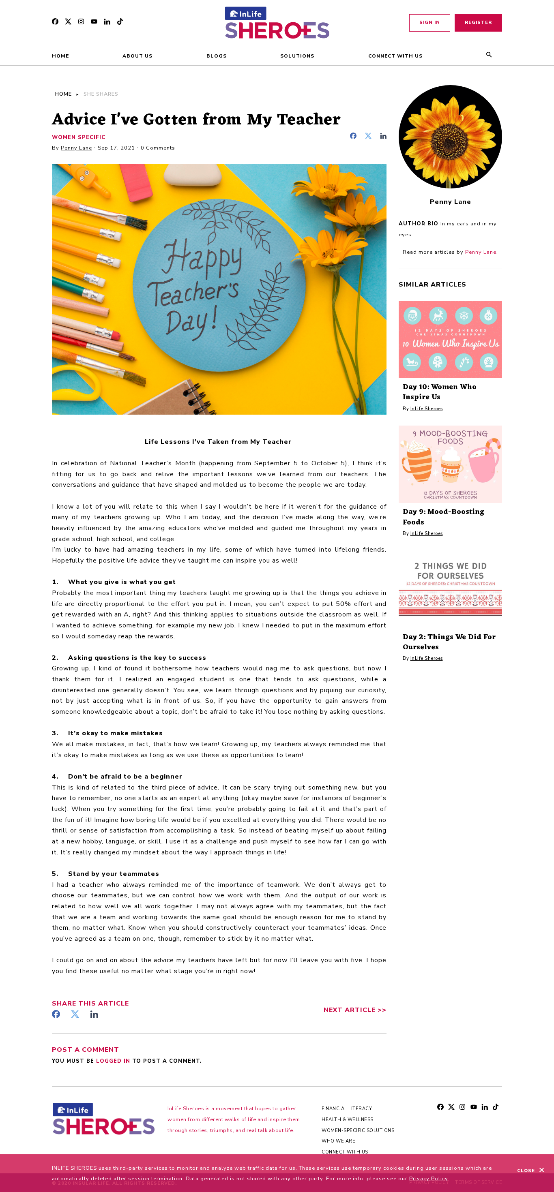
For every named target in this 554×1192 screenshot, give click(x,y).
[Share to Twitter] (370, 137)
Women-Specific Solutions (358, 1131)
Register (478, 22)
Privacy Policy (428, 1178)
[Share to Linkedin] (383, 137)
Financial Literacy (347, 1109)
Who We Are (338, 1141)
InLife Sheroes (426, 409)
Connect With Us (345, 1152)
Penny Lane (76, 148)
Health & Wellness (348, 1120)
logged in (114, 1061)
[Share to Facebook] (355, 137)
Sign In (429, 22)
